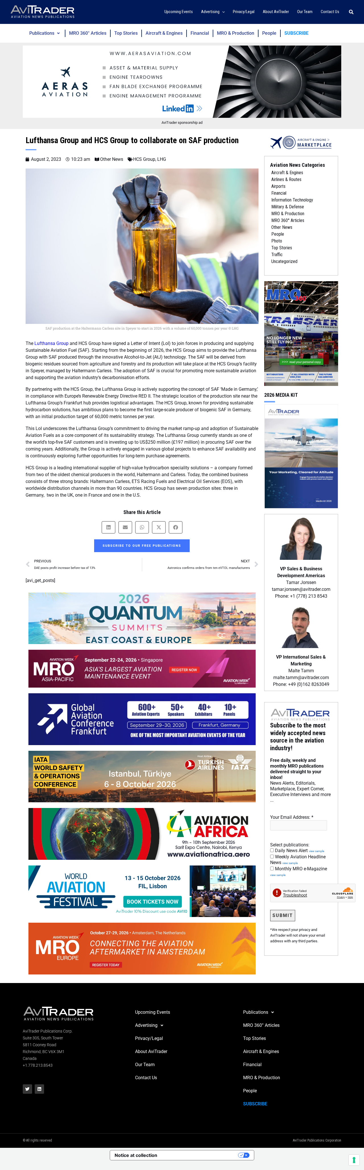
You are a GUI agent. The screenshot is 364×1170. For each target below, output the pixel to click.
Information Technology (292, 200)
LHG (161, 159)
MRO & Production (235, 33)
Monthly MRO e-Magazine (298, 871)
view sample (316, 851)
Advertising (146, 1025)
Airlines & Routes (286, 179)
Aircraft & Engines (164, 33)
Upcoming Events (152, 1012)
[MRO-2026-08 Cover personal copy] (301, 333)
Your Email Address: (291, 817)
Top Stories (126, 33)
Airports (278, 186)
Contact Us (146, 1077)
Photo (276, 241)
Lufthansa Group (51, 343)
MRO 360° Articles (87, 33)
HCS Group (144, 159)
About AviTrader (151, 1051)
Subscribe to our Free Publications (142, 546)
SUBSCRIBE (296, 33)
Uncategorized (284, 261)
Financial (200, 33)
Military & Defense (287, 206)
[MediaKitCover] (301, 455)
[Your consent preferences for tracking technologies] (354, 1160)
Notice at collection (136, 1155)
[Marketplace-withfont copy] (301, 142)
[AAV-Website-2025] (182, 81)
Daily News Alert (299, 850)
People (269, 33)
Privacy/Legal (149, 1038)
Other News (111, 159)
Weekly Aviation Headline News (298, 859)
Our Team (145, 1064)
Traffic (277, 254)
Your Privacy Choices (200, 1155)
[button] (222, 12)
